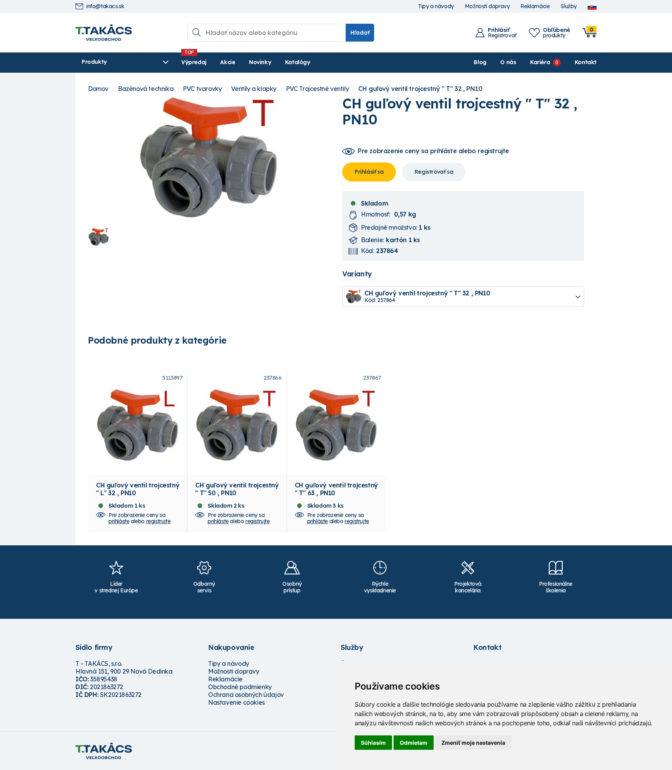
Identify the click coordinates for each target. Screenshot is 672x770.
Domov (98, 89)
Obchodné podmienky (240, 687)
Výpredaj (193, 62)
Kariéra (540, 62)
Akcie (227, 62)
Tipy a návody (436, 6)
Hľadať (359, 32)
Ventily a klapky (253, 89)
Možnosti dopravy (487, 6)
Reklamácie (535, 6)
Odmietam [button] (413, 742)
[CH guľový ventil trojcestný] (209, 158)
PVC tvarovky (202, 89)
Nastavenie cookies (236, 702)
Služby (568, 6)
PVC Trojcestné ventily (317, 89)
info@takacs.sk (105, 6)
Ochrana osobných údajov (246, 694)
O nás (508, 62)
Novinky (260, 62)
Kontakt (586, 62)
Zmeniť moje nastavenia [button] (473, 742)
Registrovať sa (434, 171)
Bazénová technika (145, 89)
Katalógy (297, 62)
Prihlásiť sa (369, 171)
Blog (480, 62)
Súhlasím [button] (373, 742)
